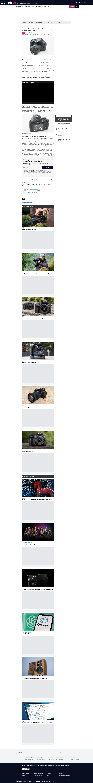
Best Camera (73, 752)
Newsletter (52, 59)
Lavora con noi (60, 22)
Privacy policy (48, 773)
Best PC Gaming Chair (41, 759)
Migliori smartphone (50, 22)
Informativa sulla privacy (28, 171)
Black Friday (31, 22)
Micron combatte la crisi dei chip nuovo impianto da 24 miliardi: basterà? (63, 130)
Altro (49, 6)
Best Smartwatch (51, 759)
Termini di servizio (36, 170)
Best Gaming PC (40, 757)
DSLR (31, 25)
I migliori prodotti (19, 6)
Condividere (25, 59)
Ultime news (28, 6)
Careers (47, 775)
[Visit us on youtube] (83, 2)
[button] (90, 2)
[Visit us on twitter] (81, 2)
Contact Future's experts (38, 773)
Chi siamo (24, 775)
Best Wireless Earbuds (60, 757)
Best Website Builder (29, 759)
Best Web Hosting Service (30, 757)
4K (32, 151)
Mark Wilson (28, 32)
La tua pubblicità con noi (38, 775)
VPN (33, 6)
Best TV (49, 754)
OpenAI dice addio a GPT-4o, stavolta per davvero (63, 135)
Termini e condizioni (25, 773)
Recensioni (38, 6)
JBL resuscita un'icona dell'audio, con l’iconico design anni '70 (64, 139)
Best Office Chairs (59, 759)
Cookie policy (61, 773)
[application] (38, 92)
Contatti (44, 6)
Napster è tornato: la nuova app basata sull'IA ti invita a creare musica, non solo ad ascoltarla (64, 124)
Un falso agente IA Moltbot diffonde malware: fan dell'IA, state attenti (63, 119)
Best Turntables (59, 752)
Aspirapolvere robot (39, 22)
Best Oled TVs (50, 757)
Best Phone (50, 752)
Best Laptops (39, 752)
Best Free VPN (27, 754)
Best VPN (27, 752)
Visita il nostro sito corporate (63, 765)
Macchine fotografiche (25, 25)
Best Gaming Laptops (41, 754)
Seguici (46, 59)
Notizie (23, 32)
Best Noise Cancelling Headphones (62, 754)
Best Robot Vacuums (75, 759)
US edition (37, 781)
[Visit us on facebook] (79, 2)
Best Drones (73, 757)
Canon (24, 62)
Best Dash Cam (74, 754)
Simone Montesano (34, 32)
